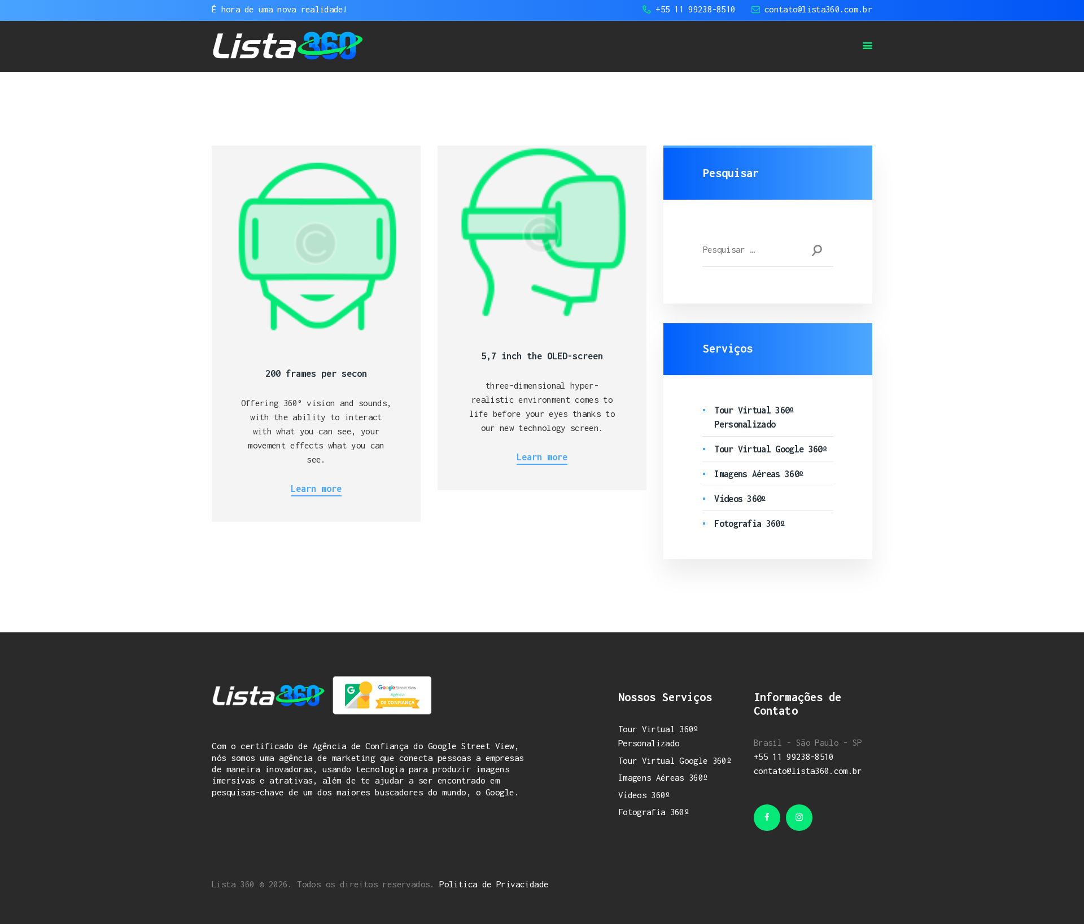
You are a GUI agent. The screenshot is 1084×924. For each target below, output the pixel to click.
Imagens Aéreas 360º (758, 474)
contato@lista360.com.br (808, 770)
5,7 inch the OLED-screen (542, 356)
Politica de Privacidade (493, 884)
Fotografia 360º (749, 523)
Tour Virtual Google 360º (770, 449)
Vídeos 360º (740, 499)
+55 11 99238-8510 (794, 756)
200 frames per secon (316, 373)
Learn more (316, 488)
